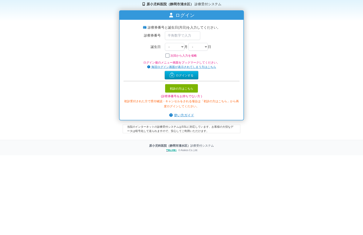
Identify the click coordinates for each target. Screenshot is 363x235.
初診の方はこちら (181, 88)
